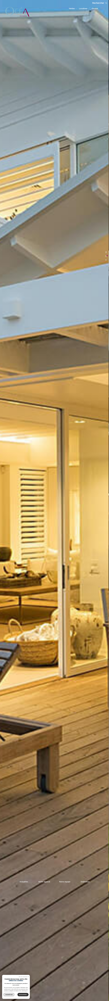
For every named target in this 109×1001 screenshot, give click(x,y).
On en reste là (23, 976)
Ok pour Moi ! (23, 994)
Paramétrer (9, 994)
